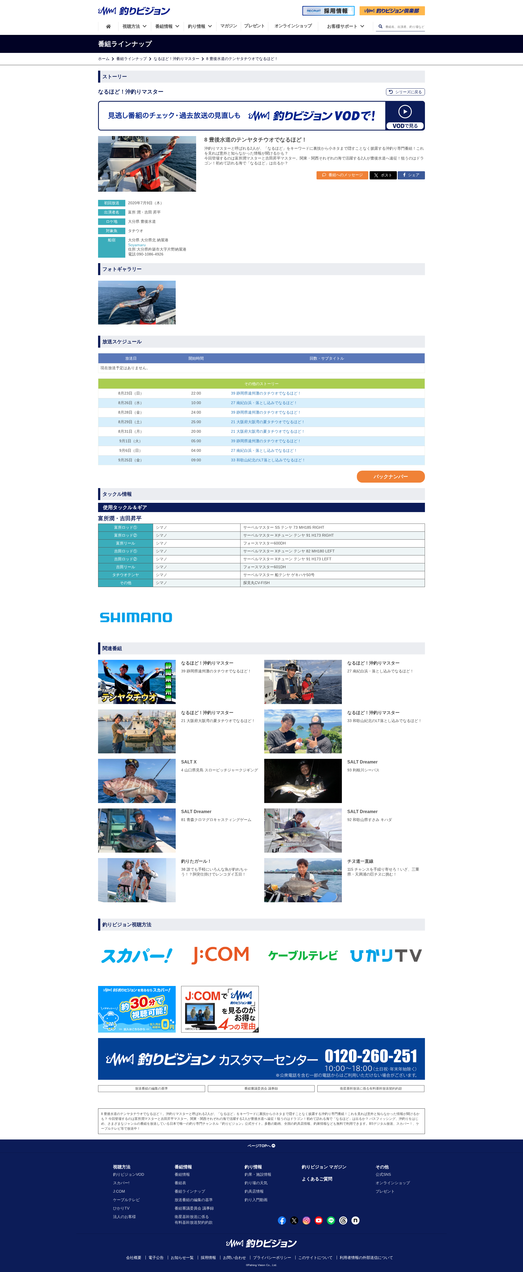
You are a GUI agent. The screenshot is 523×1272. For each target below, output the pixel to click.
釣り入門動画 (256, 1200)
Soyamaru (137, 245)
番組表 (180, 1183)
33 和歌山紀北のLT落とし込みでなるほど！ (268, 460)
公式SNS (383, 1174)
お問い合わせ (234, 1257)
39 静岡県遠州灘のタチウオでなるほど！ (266, 393)
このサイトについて (315, 1257)
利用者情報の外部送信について (366, 1257)
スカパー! (121, 1183)
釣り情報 (253, 1167)
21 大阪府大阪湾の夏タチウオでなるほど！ (268, 422)
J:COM (119, 1191)
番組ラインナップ (131, 58)
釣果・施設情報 (258, 1174)
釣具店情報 (254, 1191)
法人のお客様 (124, 1216)
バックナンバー (391, 476)
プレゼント (385, 1191)
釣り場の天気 (256, 1183)
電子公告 (156, 1257)
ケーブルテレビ (126, 1200)
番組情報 (183, 1167)
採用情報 (208, 1257)
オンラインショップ (393, 1183)
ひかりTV (121, 1208)
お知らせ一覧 (182, 1257)
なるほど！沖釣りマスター (176, 58)
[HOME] (108, 26)
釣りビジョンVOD (128, 1174)
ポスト (386, 175)
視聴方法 (121, 1167)
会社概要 (133, 1257)
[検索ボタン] (380, 26)
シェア (413, 175)
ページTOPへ (259, 1146)
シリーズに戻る (408, 92)
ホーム (104, 58)
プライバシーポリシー (272, 1257)
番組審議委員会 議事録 (261, 1088)
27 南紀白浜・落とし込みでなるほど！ (264, 403)
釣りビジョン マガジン (324, 1167)
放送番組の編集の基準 (151, 1088)
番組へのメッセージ (345, 175)
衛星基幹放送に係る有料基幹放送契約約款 (371, 1088)
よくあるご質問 (317, 1179)
